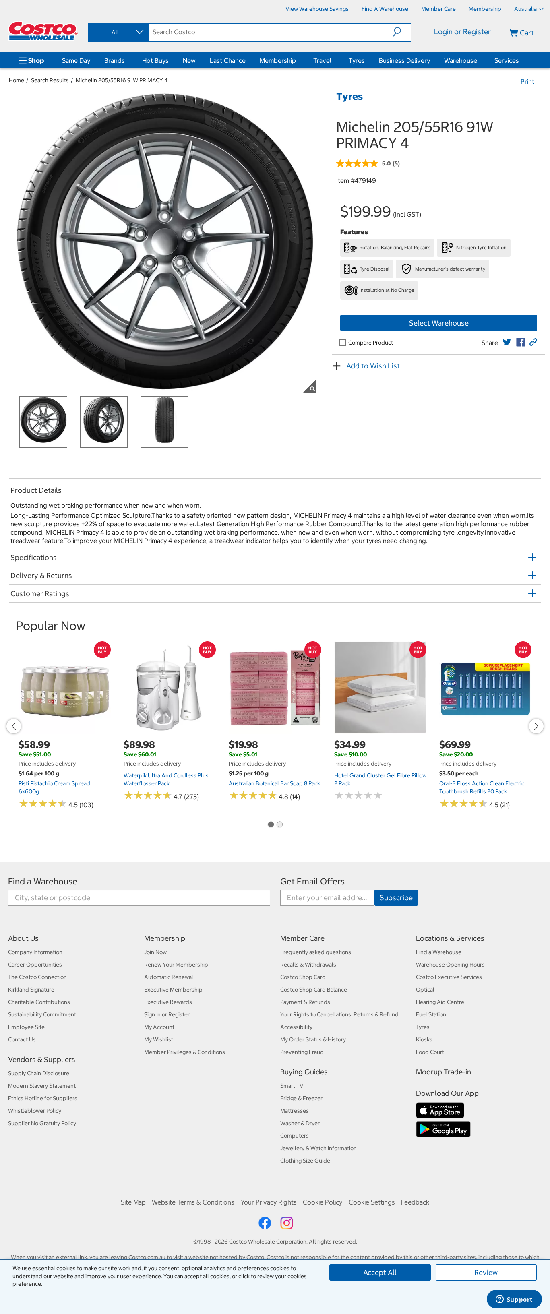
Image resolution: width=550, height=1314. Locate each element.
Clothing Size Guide (305, 1160)
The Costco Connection (37, 977)
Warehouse (460, 60)
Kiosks (424, 1039)
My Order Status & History (313, 1039)
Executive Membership (173, 989)
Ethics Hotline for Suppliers (42, 1098)
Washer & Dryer (300, 1123)
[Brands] (126, 60)
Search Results (50, 80)
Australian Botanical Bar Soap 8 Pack (274, 783)
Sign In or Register (167, 1014)
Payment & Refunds (305, 1002)
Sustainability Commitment (42, 1014)
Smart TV (292, 1085)
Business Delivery (404, 60)
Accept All (380, 1272)
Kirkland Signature (31, 989)
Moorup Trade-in (443, 1071)
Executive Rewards (168, 1002)
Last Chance (228, 60)
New (189, 60)
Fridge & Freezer (301, 1098)
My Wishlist (158, 1039)
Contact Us (22, 1039)
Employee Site (26, 1027)
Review (486, 1272)
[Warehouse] (478, 60)
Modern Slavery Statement (42, 1085)
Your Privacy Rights (269, 1202)
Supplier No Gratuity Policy (42, 1123)
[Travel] (333, 60)
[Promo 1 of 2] (270, 825)
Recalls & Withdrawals (308, 964)
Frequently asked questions (315, 952)
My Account (159, 1027)
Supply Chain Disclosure (38, 1073)
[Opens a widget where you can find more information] (514, 1300)
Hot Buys (155, 60)
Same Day (76, 60)
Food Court (430, 1052)
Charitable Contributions (39, 1002)
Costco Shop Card (303, 977)
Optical (425, 989)
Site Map (133, 1202)
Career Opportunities (35, 964)
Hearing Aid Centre (440, 1002)
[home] (43, 31)
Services (506, 60)
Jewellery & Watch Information (318, 1148)
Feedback (415, 1202)
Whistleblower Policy (34, 1110)
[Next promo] (536, 726)
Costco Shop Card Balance (313, 989)
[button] (402, 32)
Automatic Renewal (168, 977)
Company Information (35, 952)
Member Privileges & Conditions (184, 1052)
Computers (294, 1135)
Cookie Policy (322, 1202)
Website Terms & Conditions (193, 1202)
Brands (114, 60)
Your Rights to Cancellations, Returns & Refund (339, 1014)
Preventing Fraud (302, 1052)
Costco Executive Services (449, 977)
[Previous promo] (13, 726)
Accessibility (296, 1027)
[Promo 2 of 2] (279, 825)
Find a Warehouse (42, 881)
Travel (322, 60)
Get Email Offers (312, 881)
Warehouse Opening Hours (450, 964)
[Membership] (297, 60)
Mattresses (294, 1110)
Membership (278, 60)
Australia (525, 8)
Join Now (155, 952)
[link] (507, 342)
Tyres (357, 60)
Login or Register (462, 31)
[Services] (520, 60)
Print (527, 81)
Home (16, 80)
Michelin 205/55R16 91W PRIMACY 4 (122, 80)
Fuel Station (431, 1014)
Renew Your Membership (176, 964)
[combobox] (117, 32)
